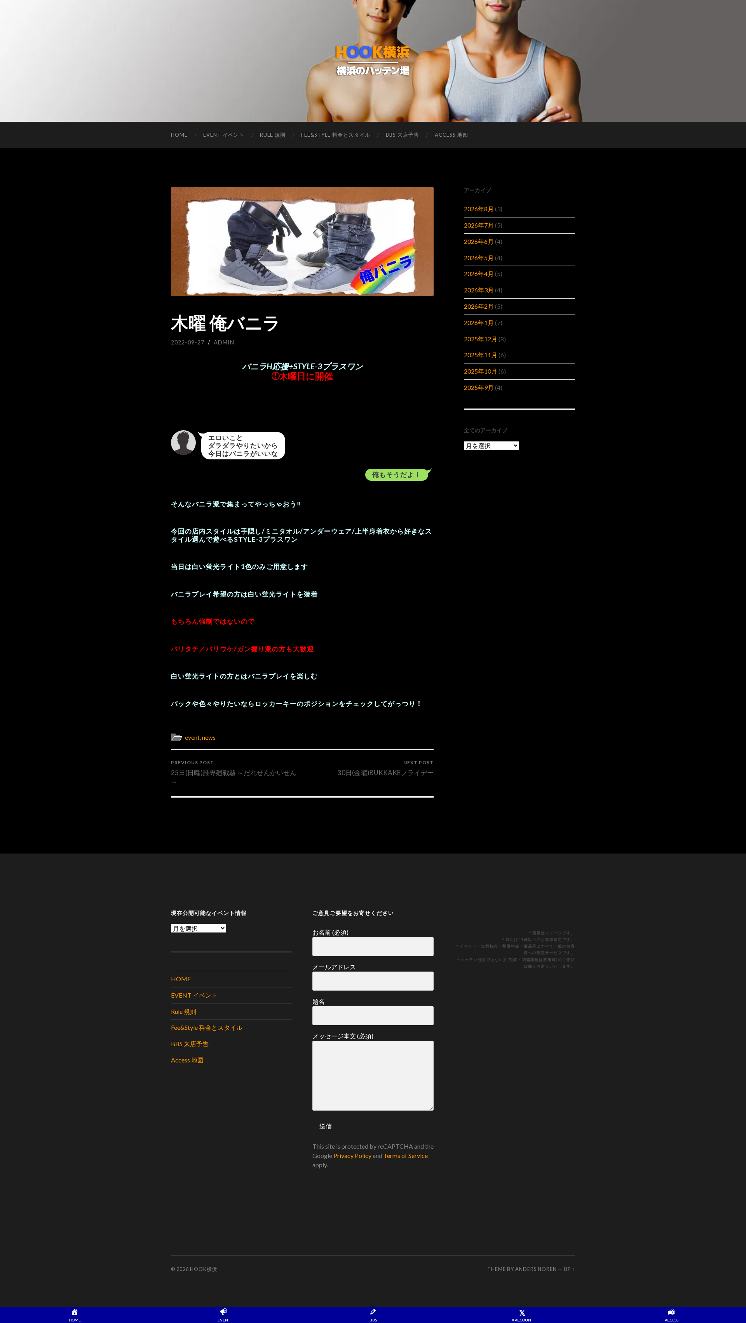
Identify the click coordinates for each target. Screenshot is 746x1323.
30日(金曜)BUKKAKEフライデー (386, 768)
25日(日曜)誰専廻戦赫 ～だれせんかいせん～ (233, 772)
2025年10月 (480, 371)
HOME (179, 135)
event (192, 737)
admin (224, 342)
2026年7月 (479, 225)
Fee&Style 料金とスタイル (335, 135)
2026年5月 (479, 257)
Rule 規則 (273, 135)
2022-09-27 (187, 342)
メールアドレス (334, 966)
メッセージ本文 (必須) (342, 1036)
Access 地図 (451, 135)
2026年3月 (479, 290)
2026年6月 (479, 241)
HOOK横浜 (204, 1269)
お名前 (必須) (330, 932)
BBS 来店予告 (402, 135)
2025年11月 (480, 354)
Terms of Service (405, 1155)
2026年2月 (479, 306)
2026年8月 (479, 208)
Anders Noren (536, 1269)
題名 (318, 1001)
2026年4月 (479, 273)
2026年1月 (479, 322)
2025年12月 (480, 338)
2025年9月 (479, 387)
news (209, 737)
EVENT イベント (223, 135)
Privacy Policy (352, 1155)
